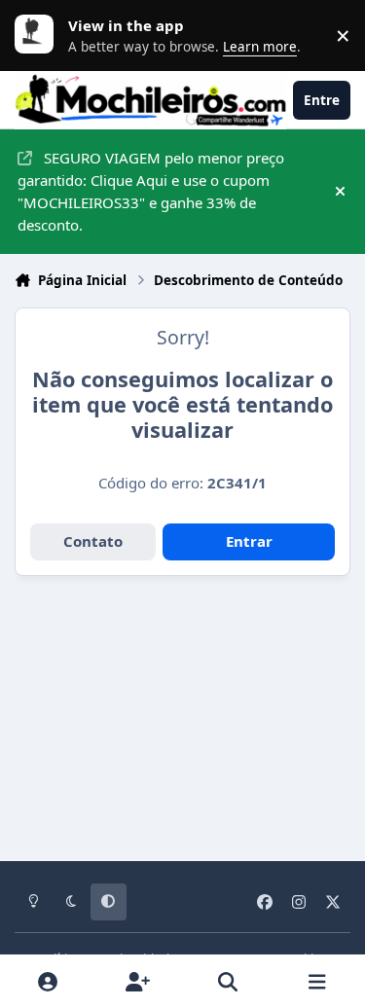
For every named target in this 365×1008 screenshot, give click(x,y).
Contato (93, 541)
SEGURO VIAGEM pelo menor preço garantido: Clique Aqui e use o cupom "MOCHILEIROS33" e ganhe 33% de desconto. (151, 191)
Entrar (249, 541)
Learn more (39, 35)
